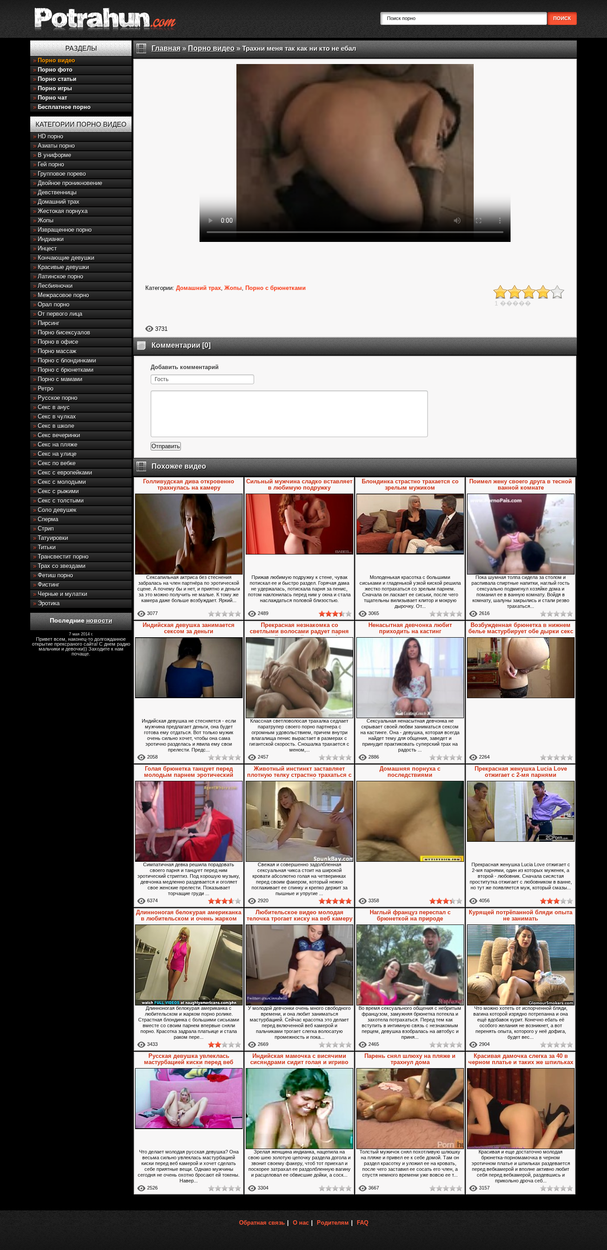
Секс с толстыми (61, 500)
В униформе (54, 155)
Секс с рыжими (58, 491)
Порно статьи (57, 79)
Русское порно (57, 397)
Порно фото (55, 69)
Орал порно (53, 304)
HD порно (50, 136)
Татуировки (53, 538)
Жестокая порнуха (63, 211)
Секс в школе (56, 425)
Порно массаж (57, 351)
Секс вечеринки (59, 435)
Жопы (45, 220)
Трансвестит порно (63, 556)
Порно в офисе (58, 341)
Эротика (49, 603)
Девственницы (57, 192)
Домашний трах (59, 201)
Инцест (47, 248)
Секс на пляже (57, 444)
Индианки (51, 239)
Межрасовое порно (63, 295)
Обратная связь (262, 1222)
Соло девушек (57, 509)
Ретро (45, 388)
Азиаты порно (56, 145)
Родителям (333, 1222)
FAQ (362, 1222)
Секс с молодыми (62, 481)
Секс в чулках (57, 416)
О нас (301, 1222)
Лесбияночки (55, 285)
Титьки (47, 547)
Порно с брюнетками (65, 369)
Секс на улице (57, 453)
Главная (166, 48)
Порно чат (52, 97)
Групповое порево (62, 173)
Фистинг (49, 584)
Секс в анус (54, 407)
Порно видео (56, 60)
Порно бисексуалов (64, 332)
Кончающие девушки (66, 257)
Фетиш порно (55, 575)
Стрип (46, 528)
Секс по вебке (57, 463)
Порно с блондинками (67, 360)
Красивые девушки (63, 267)
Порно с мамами (60, 379)
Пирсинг (49, 323)
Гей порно (51, 164)
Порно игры (55, 88)
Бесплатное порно (64, 107)
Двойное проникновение (70, 183)
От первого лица (60, 313)
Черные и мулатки (62, 594)
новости (99, 620)
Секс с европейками (65, 472)
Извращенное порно (65, 229)
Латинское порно (60, 276)
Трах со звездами (61, 566)
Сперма (48, 519)
